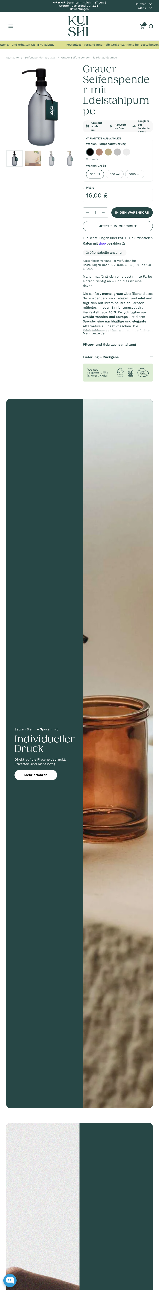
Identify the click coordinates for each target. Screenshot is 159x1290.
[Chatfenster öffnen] (10, 1280)
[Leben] (78, 26)
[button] (151, 26)
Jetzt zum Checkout (118, 226)
